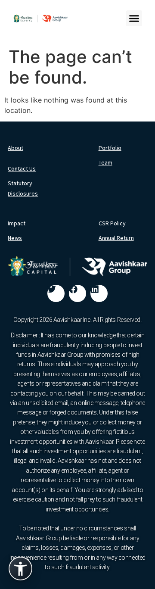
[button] (134, 18)
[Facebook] (77, 293)
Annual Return (116, 238)
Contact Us (22, 168)
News (15, 238)
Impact (16, 223)
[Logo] (40, 18)
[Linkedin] (99, 293)
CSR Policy (112, 223)
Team (105, 162)
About (15, 148)
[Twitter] (56, 293)
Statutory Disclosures (23, 188)
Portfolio (110, 148)
